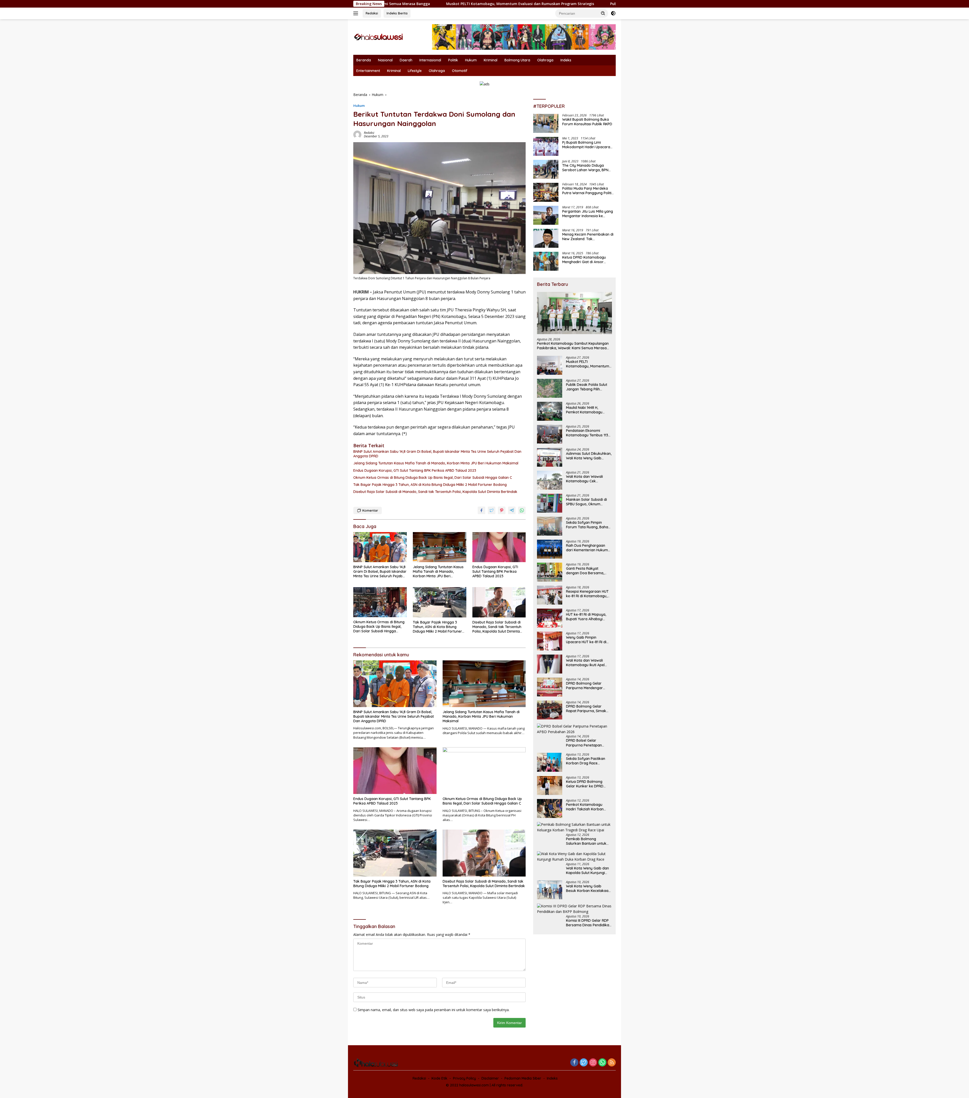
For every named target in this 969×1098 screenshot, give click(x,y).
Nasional (385, 60)
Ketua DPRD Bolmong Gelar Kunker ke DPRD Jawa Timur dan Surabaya (588, 784)
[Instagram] (593, 1062)
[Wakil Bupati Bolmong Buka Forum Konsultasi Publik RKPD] (545, 123)
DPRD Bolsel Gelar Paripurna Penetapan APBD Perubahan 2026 (585, 742)
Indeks (565, 60)
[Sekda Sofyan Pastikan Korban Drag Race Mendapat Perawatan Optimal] (549, 762)
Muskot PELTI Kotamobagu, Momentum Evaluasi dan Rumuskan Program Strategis (427, 4)
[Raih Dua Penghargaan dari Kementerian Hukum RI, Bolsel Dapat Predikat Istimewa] (549, 549)
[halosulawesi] (378, 36)
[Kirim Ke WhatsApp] (522, 510)
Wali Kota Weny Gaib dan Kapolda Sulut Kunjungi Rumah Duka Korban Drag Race (588, 870)
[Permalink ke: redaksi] (357, 134)
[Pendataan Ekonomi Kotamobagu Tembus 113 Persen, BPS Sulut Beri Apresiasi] (549, 434)
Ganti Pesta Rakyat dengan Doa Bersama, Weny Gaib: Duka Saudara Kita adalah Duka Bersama (589, 570)
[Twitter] (584, 1062)
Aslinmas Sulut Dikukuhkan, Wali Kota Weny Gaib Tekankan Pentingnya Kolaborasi (588, 455)
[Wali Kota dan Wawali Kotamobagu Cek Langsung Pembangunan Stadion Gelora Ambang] (549, 480)
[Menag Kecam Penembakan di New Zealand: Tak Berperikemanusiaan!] (545, 238)
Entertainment (368, 70)
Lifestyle (415, 70)
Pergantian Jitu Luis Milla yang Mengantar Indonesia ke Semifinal (587, 213)
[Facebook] (574, 1062)
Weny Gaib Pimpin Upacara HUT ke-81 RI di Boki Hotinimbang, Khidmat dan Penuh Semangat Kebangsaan (589, 639)
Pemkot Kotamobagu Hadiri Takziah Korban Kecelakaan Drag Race (585, 807)
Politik (453, 60)
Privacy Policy (464, 1078)
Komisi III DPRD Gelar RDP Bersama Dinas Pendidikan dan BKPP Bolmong (588, 923)
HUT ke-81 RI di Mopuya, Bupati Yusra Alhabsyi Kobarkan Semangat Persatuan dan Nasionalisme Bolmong (586, 616)
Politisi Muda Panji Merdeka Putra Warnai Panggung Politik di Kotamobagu (587, 190)
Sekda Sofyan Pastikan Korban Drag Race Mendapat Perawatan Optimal (585, 761)
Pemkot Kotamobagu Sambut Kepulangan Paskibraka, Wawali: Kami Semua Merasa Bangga (573, 346)
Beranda (363, 60)
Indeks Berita (397, 13)
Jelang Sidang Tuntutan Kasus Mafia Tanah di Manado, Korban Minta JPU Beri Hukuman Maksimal (435, 463)
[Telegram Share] (512, 510)
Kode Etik (439, 1078)
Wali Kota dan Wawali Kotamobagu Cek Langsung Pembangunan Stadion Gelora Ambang (587, 478)
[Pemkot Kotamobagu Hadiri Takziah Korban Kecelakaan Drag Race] (549, 808)
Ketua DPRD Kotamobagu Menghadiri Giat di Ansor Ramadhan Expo (584, 259)
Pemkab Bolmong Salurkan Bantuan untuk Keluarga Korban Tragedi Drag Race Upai (587, 841)
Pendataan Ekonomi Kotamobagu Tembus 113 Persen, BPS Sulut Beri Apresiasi (587, 432)
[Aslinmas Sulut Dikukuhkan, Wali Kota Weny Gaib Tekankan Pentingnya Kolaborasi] (549, 457)
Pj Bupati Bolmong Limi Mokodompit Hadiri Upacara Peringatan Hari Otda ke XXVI (587, 144)
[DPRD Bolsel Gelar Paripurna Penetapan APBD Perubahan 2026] (574, 729)
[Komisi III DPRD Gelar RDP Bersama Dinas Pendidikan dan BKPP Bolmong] (574, 909)
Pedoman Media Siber (522, 1078)
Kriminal (490, 60)
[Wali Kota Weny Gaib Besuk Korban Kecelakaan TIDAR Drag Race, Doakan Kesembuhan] (549, 890)
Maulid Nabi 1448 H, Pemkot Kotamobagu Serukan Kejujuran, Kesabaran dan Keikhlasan (588, 409)
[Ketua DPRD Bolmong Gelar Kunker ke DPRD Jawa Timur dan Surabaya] (549, 785)
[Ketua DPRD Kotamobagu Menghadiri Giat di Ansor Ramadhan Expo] (545, 261)
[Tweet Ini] (491, 510)
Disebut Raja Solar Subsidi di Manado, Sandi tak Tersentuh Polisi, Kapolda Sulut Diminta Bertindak (435, 491)
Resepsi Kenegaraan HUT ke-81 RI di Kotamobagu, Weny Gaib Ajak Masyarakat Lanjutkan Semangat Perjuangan (587, 593)
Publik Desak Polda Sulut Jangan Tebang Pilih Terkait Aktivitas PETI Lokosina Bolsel (590, 4)
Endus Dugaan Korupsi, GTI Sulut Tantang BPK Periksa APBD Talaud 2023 (414, 470)
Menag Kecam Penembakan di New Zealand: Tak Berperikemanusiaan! (587, 236)
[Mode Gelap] (613, 13)
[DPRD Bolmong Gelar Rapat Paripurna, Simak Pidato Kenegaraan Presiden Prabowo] (549, 710)
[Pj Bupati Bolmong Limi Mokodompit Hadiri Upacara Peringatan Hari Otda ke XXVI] (545, 146)
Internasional (430, 60)
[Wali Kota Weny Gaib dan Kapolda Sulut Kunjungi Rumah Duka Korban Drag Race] (574, 857)
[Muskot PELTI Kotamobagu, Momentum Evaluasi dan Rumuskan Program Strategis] (549, 365)
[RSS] (612, 1062)
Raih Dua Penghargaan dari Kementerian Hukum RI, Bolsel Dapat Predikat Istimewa (587, 547)
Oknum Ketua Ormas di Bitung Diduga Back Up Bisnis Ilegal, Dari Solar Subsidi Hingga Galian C (432, 477)
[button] (603, 13)
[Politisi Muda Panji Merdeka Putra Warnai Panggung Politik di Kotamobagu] (545, 192)
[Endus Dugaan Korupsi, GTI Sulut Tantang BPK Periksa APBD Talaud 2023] (499, 547)
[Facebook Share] (481, 510)
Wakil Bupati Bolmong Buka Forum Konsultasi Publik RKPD (587, 122)
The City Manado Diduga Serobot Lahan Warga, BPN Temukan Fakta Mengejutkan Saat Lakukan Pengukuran (586, 167)
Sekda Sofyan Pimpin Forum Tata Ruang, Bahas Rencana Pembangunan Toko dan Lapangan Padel (588, 524)
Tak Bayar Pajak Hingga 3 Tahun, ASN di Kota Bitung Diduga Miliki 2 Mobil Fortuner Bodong (430, 484)
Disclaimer (490, 1078)
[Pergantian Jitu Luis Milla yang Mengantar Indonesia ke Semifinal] (545, 215)
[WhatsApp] (602, 1062)
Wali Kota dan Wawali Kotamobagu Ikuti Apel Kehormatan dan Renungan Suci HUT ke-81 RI (587, 662)
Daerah (406, 60)
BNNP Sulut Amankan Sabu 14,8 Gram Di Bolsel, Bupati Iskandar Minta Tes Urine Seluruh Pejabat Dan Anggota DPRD (437, 453)
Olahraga (545, 60)
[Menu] (356, 13)
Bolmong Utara (517, 60)
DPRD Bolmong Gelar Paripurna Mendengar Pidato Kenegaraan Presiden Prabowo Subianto (584, 685)
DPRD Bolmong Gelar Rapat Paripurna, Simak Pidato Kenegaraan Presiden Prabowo (586, 708)
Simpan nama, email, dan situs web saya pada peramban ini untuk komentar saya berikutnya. (433, 1009)
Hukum (471, 60)
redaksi (369, 133)
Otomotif (459, 70)
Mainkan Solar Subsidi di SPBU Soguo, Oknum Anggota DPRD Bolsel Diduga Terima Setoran (586, 501)
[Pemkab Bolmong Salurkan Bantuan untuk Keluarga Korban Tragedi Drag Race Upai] (574, 827)
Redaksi (372, 13)
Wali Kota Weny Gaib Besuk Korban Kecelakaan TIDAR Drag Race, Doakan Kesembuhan (588, 888)
